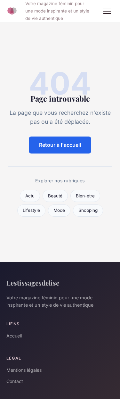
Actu (30, 195)
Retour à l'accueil (60, 145)
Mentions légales (24, 370)
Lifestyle (31, 210)
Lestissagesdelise (32, 282)
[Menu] (107, 11)
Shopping (88, 210)
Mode (59, 210)
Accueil (14, 335)
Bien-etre (85, 195)
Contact (14, 381)
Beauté (55, 195)
